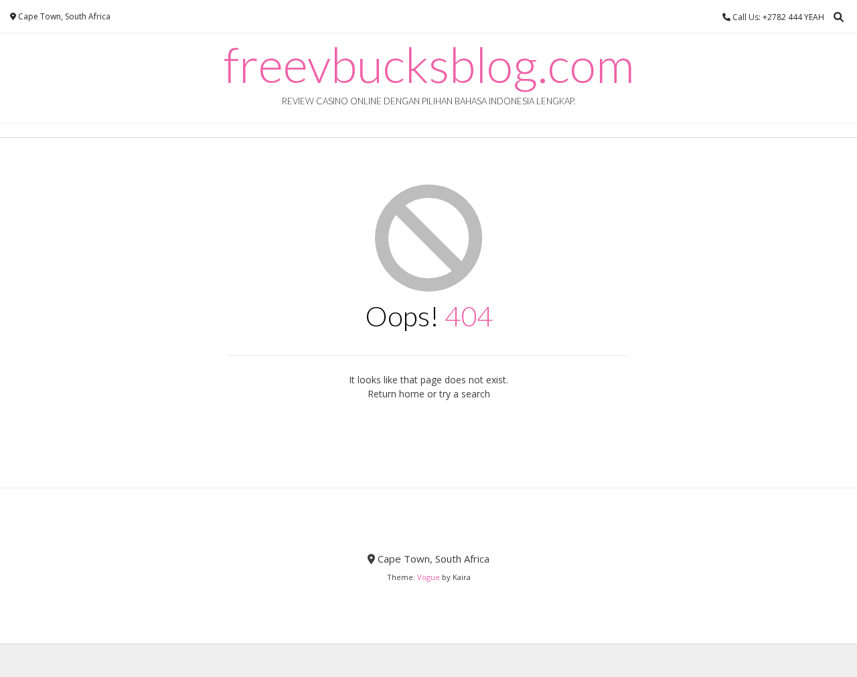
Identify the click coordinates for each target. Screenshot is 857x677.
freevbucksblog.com (429, 64)
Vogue (428, 577)
